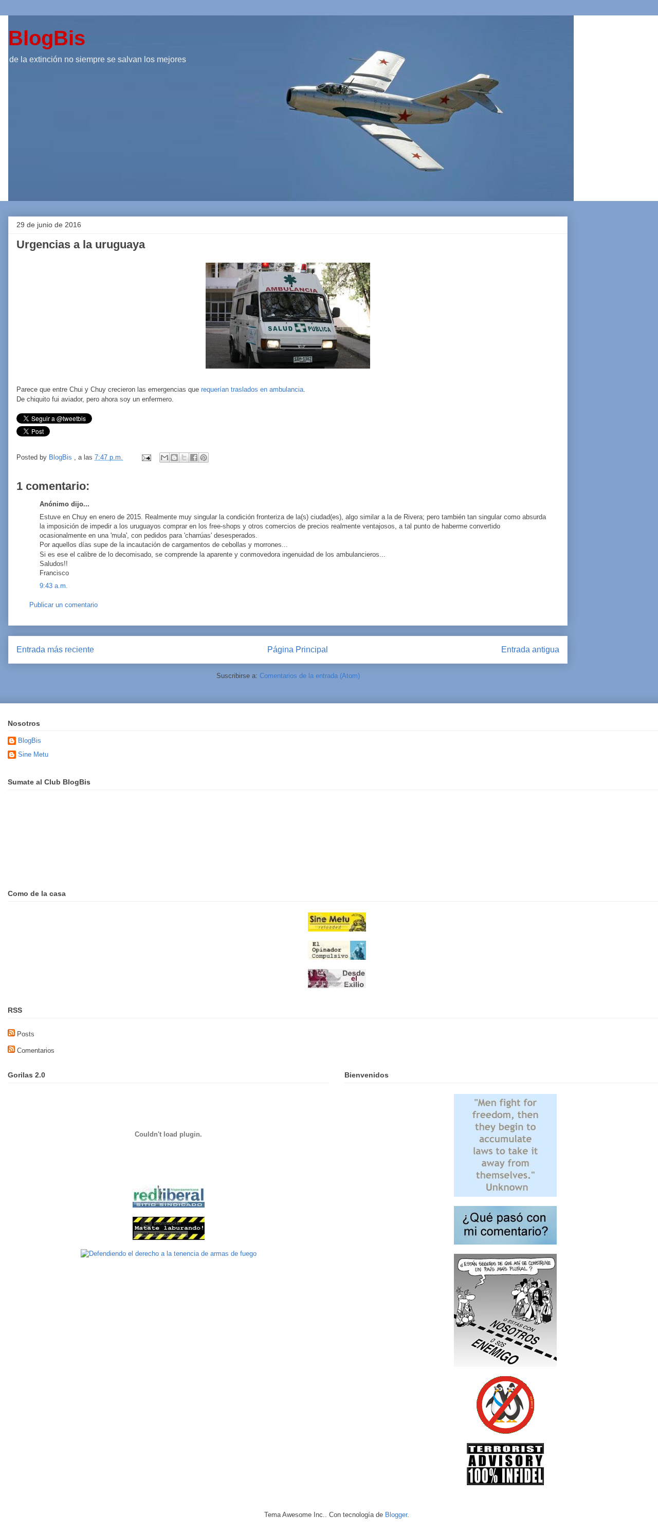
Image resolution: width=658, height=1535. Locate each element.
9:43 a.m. (54, 586)
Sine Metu (33, 754)
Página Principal (297, 649)
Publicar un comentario (63, 605)
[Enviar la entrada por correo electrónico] (145, 457)
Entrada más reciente (55, 649)
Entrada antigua (530, 649)
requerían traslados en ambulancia (252, 389)
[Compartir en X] (184, 457)
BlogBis (46, 38)
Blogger (396, 1515)
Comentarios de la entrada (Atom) (310, 676)
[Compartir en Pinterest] (203, 457)
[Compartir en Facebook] (194, 457)
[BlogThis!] (174, 457)
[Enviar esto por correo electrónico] (164, 457)
